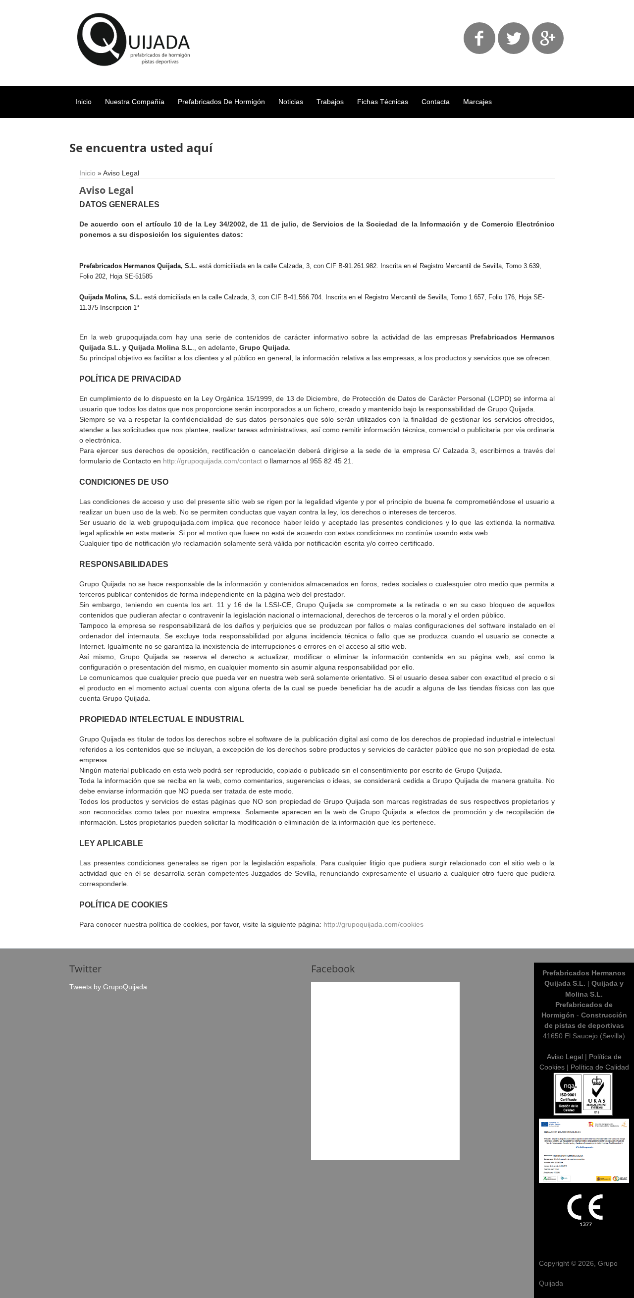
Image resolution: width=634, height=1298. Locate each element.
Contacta (436, 102)
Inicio (83, 102)
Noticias (290, 102)
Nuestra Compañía (134, 102)
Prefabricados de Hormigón (221, 102)
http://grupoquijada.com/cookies (373, 924)
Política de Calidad (600, 1067)
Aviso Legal (565, 1057)
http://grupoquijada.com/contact (212, 461)
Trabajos (330, 102)
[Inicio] (134, 73)
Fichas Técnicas (382, 102)
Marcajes (477, 102)
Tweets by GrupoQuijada (108, 987)
